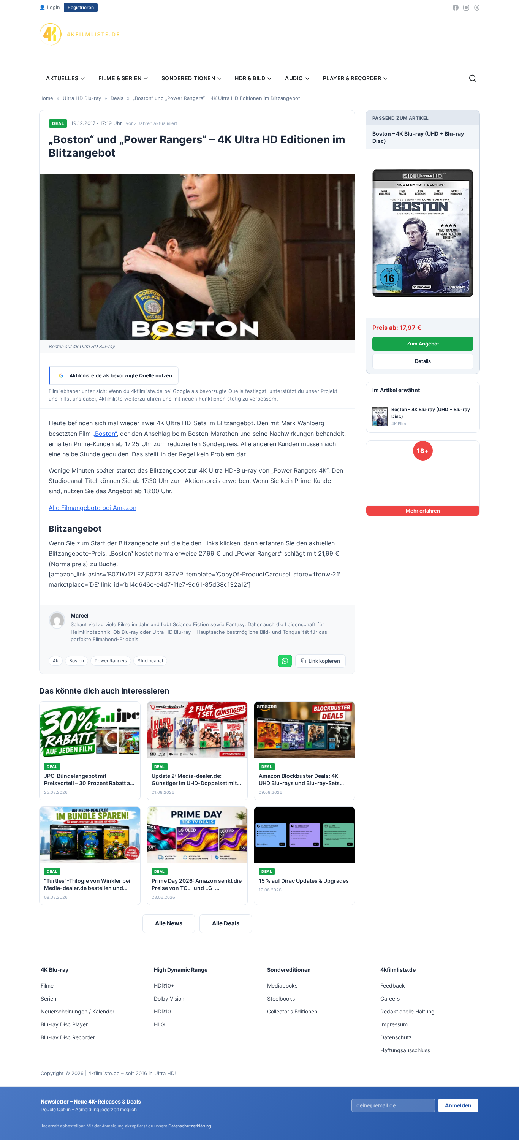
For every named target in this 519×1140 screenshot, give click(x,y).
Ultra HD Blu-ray (82, 98)
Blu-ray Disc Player (64, 1024)
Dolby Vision (169, 998)
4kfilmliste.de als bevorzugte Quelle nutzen (121, 375)
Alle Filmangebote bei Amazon (92, 507)
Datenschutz (396, 1037)
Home (46, 98)
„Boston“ (105, 433)
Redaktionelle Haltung (407, 1011)
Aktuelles (62, 78)
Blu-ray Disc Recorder (68, 1037)
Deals (117, 98)
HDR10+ (164, 985)
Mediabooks (282, 985)
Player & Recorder (352, 78)
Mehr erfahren (423, 511)
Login (49, 7)
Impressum (394, 1024)
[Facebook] (456, 8)
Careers (390, 998)
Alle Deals (225, 923)
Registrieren (81, 7)
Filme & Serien (120, 78)
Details (423, 361)
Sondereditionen (188, 78)
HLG (159, 1024)
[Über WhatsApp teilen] (285, 661)
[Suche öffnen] (472, 78)
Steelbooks (281, 998)
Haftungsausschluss (405, 1050)
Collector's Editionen (292, 1011)
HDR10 (162, 1011)
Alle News (168, 923)
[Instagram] (466, 8)
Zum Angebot (423, 343)
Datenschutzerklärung (189, 1126)
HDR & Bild (250, 78)
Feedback (392, 985)
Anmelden (458, 1105)
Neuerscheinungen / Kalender (77, 1011)
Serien (48, 998)
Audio (294, 78)
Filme (47, 985)
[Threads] (477, 8)
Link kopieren (324, 661)
